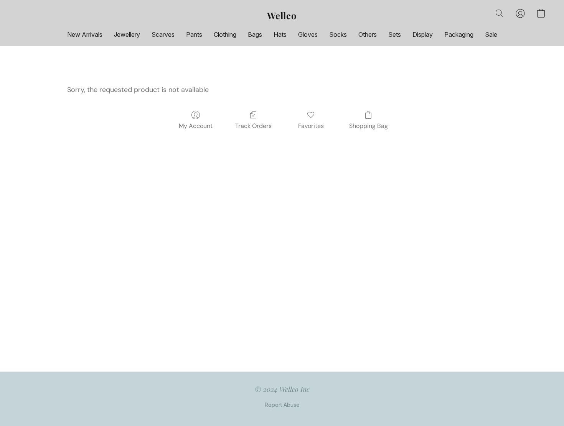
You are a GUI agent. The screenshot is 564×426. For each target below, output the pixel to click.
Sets (394, 34)
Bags (255, 34)
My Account (196, 126)
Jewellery (127, 34)
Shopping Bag (368, 126)
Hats (280, 34)
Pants (194, 34)
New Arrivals (84, 34)
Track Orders (253, 126)
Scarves (163, 34)
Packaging (458, 34)
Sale (491, 34)
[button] (282, 15)
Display (422, 34)
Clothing (225, 34)
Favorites (311, 126)
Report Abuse (282, 404)
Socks (338, 34)
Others (367, 34)
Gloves (308, 34)
